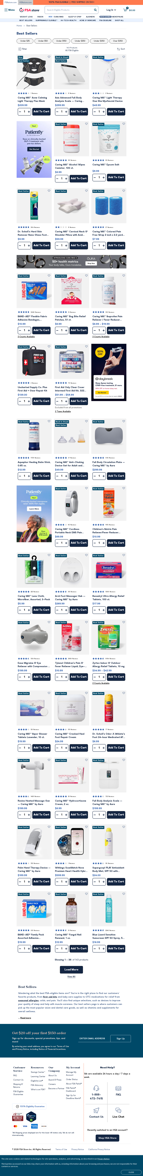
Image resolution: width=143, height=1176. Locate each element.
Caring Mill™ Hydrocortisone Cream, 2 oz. (70, 802)
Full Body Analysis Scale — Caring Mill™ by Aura (107, 802)
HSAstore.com (25, 2)
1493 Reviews (35, 796)
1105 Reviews (110, 525)
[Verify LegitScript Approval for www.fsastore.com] (31, 1116)
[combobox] (71, 10)
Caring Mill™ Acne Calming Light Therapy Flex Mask (32, 99)
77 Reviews (109, 729)
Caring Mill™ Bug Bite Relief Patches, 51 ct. (70, 318)
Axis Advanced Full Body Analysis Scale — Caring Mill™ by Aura (68, 99)
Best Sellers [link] (32, 26)
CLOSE (131, 1172)
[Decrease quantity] (20, 112)
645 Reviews (110, 458)
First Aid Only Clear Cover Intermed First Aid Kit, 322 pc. (69, 389)
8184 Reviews (110, 659)
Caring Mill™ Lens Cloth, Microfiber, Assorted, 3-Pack (34, 598)
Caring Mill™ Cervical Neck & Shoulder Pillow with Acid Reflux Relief (71, 233)
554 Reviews (35, 659)
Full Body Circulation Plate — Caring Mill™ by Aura (108, 464)
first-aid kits (50, 997)
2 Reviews (108, 93)
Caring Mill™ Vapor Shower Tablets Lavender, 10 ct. (32, 736)
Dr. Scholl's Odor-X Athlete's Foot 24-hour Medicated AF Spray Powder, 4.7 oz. (108, 736)
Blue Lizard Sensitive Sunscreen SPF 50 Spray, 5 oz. (107, 936)
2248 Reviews (110, 930)
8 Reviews (71, 93)
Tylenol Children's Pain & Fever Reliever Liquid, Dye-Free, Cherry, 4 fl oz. (70, 665)
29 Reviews (72, 796)
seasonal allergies (28, 1000)
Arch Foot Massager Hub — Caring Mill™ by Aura (70, 598)
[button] (34, 71)
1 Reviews (34, 93)
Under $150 (61, 41)
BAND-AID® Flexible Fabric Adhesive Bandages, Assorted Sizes (32, 318)
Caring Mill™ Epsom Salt (105, 164)
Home (19, 26)
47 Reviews (72, 458)
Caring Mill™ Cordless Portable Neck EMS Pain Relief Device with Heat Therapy (68, 531)
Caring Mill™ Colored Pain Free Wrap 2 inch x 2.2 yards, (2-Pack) (108, 233)
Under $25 (25, 41)
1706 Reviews (35, 458)
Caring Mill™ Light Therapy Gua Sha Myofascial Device (107, 99)
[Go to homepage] (29, 10)
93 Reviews (109, 160)
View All (71, 976)
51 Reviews (72, 930)
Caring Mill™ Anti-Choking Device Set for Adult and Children (69, 464)
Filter (24, 49)
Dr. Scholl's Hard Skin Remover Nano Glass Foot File (32, 233)
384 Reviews (35, 227)
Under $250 (80, 41)
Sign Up (121, 1038)
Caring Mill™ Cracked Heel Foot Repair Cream (69, 736)
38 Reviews (72, 160)
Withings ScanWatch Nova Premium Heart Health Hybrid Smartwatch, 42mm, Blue (71, 870)
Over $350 (118, 41)
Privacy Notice (103, 1159)
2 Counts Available (26, 337)
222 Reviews (35, 592)
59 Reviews (35, 729)
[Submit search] (95, 10)
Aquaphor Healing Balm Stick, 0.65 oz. (34, 464)
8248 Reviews (36, 312)
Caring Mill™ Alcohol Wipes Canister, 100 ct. (70, 166)
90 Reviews (72, 525)
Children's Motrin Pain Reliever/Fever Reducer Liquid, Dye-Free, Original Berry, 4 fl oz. (106, 531)
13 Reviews (72, 312)
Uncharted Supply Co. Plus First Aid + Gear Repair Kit (32, 389)
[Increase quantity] (29, 112)
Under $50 (43, 41)
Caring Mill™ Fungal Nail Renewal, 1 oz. (68, 936)
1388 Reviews (110, 592)
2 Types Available (63, 411)
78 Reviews (72, 383)
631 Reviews (35, 930)
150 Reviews (35, 863)
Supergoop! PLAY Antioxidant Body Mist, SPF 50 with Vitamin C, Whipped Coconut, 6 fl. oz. (108, 870)
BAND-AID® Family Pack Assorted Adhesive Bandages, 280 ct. (31, 936)
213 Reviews (72, 592)
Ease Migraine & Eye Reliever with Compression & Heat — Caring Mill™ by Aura (34, 665)
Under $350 (99, 41)
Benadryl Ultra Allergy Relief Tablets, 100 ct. (108, 598)
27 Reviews (109, 227)
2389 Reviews (73, 659)
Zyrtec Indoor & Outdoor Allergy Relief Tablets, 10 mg (108, 665)
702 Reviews (109, 796)
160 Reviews (109, 312)
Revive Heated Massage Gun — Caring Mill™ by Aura (34, 802)
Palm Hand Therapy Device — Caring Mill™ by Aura (34, 869)
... (24, 1018)
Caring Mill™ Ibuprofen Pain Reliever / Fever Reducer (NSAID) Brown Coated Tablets (107, 318)
